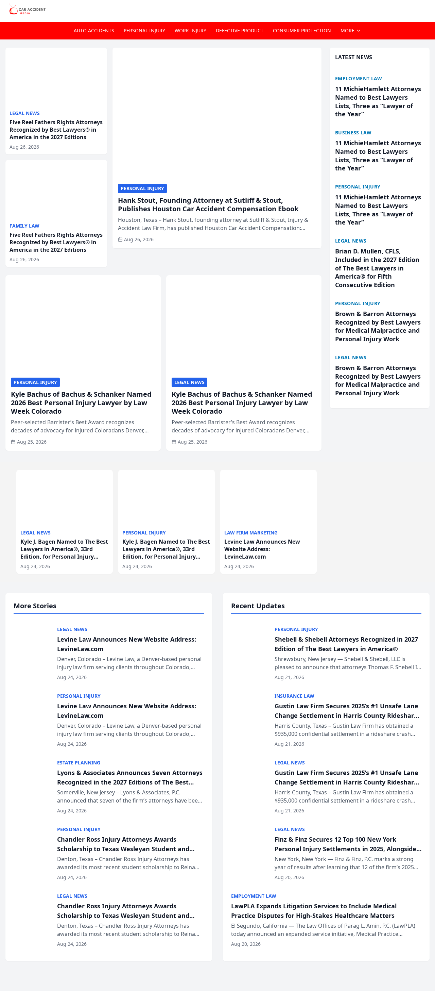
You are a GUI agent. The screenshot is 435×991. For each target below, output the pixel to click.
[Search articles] (426, 9)
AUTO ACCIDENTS (94, 30)
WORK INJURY (190, 30)
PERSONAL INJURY (144, 30)
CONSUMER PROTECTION (302, 30)
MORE (347, 30)
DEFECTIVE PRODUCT (239, 30)
